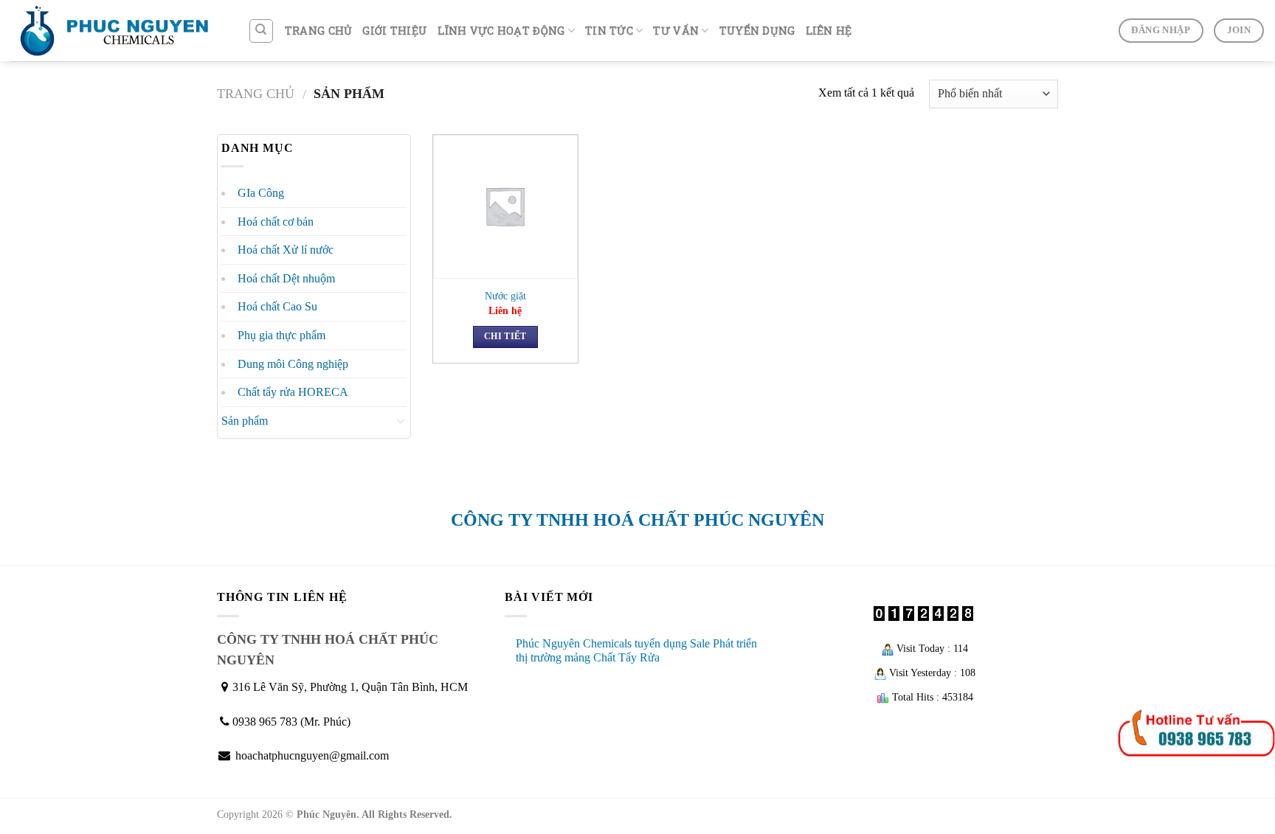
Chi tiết (505, 336)
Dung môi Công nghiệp (293, 364)
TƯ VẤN (676, 31)
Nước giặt (505, 296)
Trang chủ (255, 93)
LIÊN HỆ (829, 31)
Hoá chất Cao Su (277, 306)
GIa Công (261, 193)
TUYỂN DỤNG (757, 31)
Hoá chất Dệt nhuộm (286, 278)
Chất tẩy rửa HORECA (293, 392)
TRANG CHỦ (319, 31)
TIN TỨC (609, 31)
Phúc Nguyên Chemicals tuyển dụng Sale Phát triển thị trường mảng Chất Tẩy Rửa (636, 650)
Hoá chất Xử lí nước (286, 249)
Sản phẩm (244, 420)
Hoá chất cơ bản (276, 221)
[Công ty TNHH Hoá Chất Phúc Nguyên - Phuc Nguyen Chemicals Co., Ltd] (118, 30)
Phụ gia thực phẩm (281, 335)
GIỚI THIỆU (394, 31)
